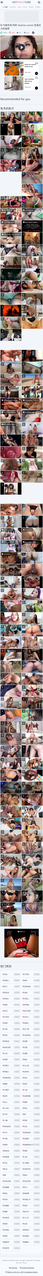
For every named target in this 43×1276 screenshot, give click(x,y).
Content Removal (27, 1267)
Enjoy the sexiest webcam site (30, 65)
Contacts (14, 1267)
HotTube (21, 2)
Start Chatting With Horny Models (29, 81)
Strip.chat (28, 72)
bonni (31, 7)
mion (25, 7)
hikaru (38, 7)
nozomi (13, 7)
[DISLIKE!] (10, 32)
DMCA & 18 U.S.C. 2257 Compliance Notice (22, 1272)
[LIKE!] (1, 32)
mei (19, 7)
